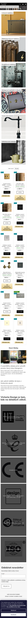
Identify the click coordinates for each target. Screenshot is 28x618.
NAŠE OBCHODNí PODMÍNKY (13, 594)
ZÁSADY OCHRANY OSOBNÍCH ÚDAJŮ (13, 596)
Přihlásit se (6, 586)
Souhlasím (13, 614)
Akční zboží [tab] (10, 168)
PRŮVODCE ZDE (5, 195)
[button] (2, 7)
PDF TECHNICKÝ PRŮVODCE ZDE (20, 198)
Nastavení (13, 610)
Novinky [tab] (17, 168)
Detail (20, 192)
